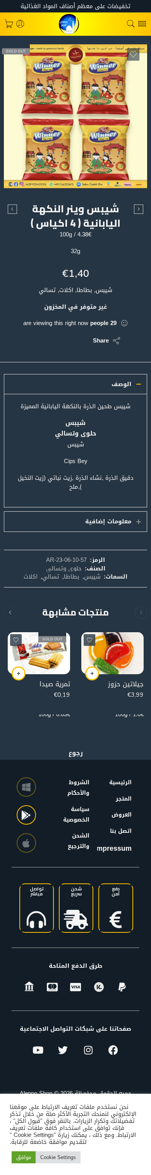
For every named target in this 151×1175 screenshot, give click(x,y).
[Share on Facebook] (65, 340)
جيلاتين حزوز (126, 684)
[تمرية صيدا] (39, 653)
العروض (122, 815)
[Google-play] (26, 815)
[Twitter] (63, 1050)
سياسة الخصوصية (81, 814)
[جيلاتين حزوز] (112, 653)
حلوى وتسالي (64, 568)
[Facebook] (113, 1050)
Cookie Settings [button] (58, 1157)
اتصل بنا (121, 831)
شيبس (92, 576)
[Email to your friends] (34, 340)
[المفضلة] (133, 54)
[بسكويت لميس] (138, 209)
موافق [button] (23, 1157)
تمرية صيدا (54, 684)
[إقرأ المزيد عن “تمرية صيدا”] (19, 673)
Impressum (113, 848)
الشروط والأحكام (81, 787)
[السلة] (9, 24)
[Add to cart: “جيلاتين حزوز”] (92, 673)
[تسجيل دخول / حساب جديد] (20, 24)
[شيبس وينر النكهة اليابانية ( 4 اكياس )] (75, 116)
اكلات (31, 576)
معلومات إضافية (108, 521)
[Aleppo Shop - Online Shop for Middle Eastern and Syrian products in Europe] (75, 24)
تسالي (50, 576)
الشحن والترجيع (81, 841)
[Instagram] (88, 1050)
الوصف (121, 384)
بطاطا (71, 576)
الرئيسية (120, 782)
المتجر (124, 799)
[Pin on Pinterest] (49, 340)
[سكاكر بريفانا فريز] (12, 209)
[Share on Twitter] (80, 340)
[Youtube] (38, 1050)
